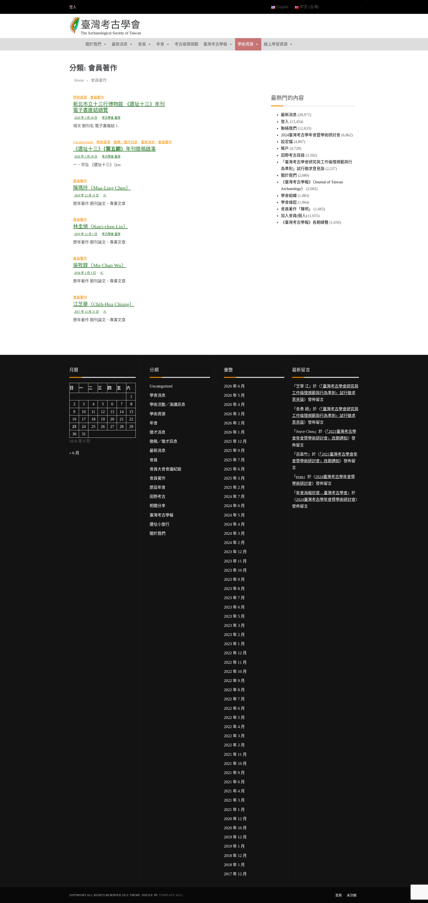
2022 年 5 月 (234, 717)
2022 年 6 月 (234, 708)
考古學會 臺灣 (111, 118)
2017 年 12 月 (235, 874)
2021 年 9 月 (234, 773)
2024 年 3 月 (234, 533)
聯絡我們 (289, 128)
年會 (160, 44)
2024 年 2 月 (234, 542)
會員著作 (97, 97)
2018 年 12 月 (235, 856)
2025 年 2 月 (234, 487)
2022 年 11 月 (235, 662)
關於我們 (93, 44)
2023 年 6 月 (234, 607)
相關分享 (157, 506)
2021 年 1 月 (234, 809)
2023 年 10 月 (235, 570)
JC (105, 195)
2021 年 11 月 (235, 754)
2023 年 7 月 (234, 598)
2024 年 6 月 (234, 506)
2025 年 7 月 (234, 460)
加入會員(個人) (294, 216)
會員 (142, 44)
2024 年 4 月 (234, 524)
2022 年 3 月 (234, 736)
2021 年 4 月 (234, 791)
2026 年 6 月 (234, 386)
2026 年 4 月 (234, 404)
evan (299, 477)
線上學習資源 (276, 44)
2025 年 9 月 (234, 450)
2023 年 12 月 (235, 552)
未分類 (351, 895)
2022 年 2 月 (234, 745)
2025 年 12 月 (235, 441)
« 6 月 (74, 453)
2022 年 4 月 (234, 727)
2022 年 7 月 (234, 699)
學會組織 (289, 196)
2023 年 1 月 (234, 644)
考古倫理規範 (186, 44)
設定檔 (287, 142)
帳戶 (285, 148)
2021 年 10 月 (235, 763)
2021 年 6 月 (234, 782)
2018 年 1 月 (234, 865)
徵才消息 (157, 432)
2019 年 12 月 (235, 837)
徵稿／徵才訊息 (125, 142)
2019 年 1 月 (234, 846)
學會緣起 (289, 202)
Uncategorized (83, 142)
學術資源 (245, 44)
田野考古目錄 (293, 155)
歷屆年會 (157, 487)
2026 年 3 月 (234, 414)
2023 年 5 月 (234, 616)
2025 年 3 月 (234, 478)
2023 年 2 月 (234, 635)
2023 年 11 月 (235, 561)
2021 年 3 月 (234, 800)
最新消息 (120, 44)
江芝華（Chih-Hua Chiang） (103, 304)
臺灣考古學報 (215, 44)
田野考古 (157, 496)
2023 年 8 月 (234, 588)
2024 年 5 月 (234, 515)
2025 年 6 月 (234, 469)
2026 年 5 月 (234, 395)
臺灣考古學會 (111, 24)
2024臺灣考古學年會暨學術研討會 (310, 135)
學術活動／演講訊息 (167, 404)
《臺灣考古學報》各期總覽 (304, 222)
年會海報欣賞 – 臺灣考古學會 (322, 493)
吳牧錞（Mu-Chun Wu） (100, 265)
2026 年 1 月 (234, 432)
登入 (72, 7)
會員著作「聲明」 (297, 209)
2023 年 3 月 (234, 625)
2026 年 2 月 (234, 423)
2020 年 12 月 (235, 819)
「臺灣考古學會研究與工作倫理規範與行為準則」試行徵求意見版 (325, 393)
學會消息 (157, 395)
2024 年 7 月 (234, 496)
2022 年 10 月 (235, 671)
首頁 (338, 895)
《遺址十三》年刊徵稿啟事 (114, 149)
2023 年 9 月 (234, 579)
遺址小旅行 (159, 524)
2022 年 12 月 (235, 653)
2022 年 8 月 (234, 690)
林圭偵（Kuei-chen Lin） (100, 226)
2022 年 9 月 (234, 681)
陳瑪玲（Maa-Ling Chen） (102, 188)
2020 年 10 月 (235, 828)
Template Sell (171, 895)
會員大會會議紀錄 (165, 469)
